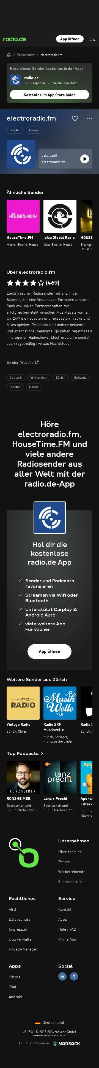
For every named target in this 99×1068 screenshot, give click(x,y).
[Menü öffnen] (92, 39)
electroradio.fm (53, 162)
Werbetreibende (71, 872)
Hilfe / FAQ (67, 929)
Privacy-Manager (23, 949)
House (34, 130)
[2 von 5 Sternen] (18, 283)
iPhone (14, 977)
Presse (64, 862)
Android (15, 997)
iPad (12, 987)
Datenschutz (19, 920)
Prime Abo (67, 939)
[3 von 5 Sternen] (25, 283)
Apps (62, 920)
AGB (12, 910)
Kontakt (65, 910)
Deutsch (15, 378)
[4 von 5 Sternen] (33, 283)
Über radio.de (70, 852)
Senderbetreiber (72, 882)
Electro (14, 130)
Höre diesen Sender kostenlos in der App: (46, 69)
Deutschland (53, 1023)
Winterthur (39, 378)
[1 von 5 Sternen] (10, 283)
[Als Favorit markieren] (75, 118)
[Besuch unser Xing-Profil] (74, 976)
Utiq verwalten (21, 939)
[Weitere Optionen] (89, 118)
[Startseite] (9, 54)
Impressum (18, 929)
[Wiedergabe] (84, 158)
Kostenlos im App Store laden (50, 95)
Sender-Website (20, 363)
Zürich (60, 378)
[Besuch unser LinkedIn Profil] (62, 976)
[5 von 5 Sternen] (41, 283)
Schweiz (80, 378)
